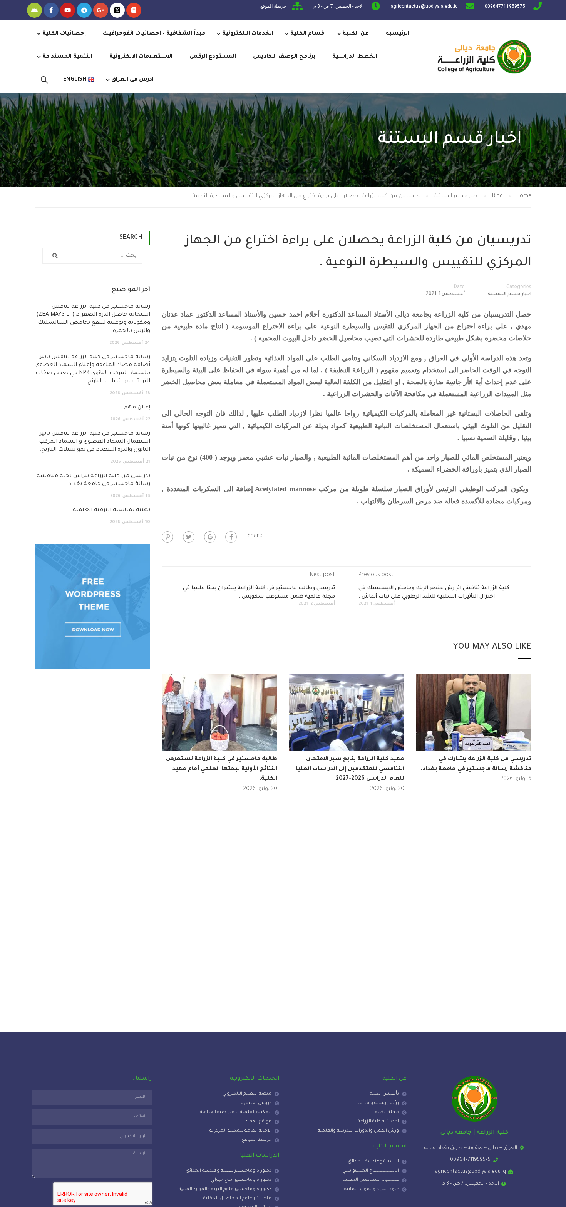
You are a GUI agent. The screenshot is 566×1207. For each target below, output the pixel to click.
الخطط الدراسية (354, 57)
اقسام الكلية (308, 34)
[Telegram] (84, 10)
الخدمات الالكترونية (247, 34)
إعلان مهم (137, 408)
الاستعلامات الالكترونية (140, 57)
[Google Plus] (210, 537)
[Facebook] (231, 537)
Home (523, 196)
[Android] (34, 10)
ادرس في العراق (132, 80)
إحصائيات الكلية (64, 34)
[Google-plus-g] (100, 10)
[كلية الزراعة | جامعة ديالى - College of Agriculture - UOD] (483, 57)
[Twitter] (188, 537)
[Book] (133, 10)
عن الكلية (356, 34)
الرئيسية (397, 34)
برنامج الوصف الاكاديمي (284, 57)
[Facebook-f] (51, 10)
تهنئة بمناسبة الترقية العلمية (111, 510)
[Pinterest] (167, 537)
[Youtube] (67, 10)
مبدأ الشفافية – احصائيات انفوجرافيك (154, 34)
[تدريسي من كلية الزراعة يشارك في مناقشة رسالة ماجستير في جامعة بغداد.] (473, 713)
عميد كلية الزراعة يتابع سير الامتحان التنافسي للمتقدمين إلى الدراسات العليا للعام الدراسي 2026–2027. (350, 769)
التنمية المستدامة (67, 57)
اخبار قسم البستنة (456, 196)
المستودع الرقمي (212, 57)
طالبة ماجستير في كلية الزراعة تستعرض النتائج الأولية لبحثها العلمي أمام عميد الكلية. (221, 769)
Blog (497, 196)
